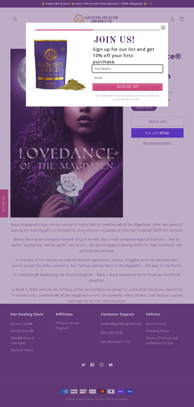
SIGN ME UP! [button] (127, 87)
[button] (163, 27)
